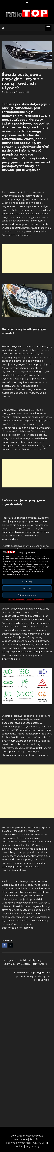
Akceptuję (27, 581)
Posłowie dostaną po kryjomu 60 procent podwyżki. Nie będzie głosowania (31, 976)
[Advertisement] (27, 258)
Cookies (19, 1146)
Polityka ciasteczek (16, 600)
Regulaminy (32, 1146)
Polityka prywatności (35, 600)
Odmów (27, 588)
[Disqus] (27, 1022)
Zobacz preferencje (27, 595)
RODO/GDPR (39, 1142)
